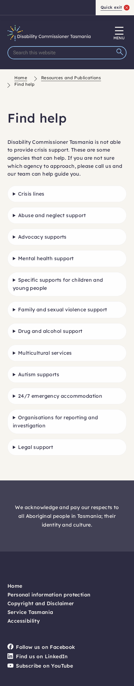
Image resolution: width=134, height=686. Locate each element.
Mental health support (46, 258)
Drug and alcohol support (50, 331)
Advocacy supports (42, 237)
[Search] (120, 53)
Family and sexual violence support (62, 309)
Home (20, 77)
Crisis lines (31, 194)
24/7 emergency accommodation (60, 396)
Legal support (35, 447)
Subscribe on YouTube (44, 666)
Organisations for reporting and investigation (55, 421)
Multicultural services (45, 353)
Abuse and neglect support (52, 215)
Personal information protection (48, 594)
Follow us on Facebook (45, 647)
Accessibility (23, 621)
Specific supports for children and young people (58, 284)
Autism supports (38, 374)
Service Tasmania (30, 612)
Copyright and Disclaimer (40, 603)
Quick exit (111, 7)
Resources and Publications (71, 77)
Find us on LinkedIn (42, 656)
